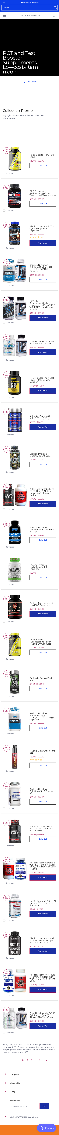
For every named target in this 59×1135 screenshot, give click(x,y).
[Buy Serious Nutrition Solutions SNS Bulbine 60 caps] (15, 532)
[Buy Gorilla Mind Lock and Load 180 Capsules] (15, 607)
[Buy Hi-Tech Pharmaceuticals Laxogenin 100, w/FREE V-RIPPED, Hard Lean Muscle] (15, 308)
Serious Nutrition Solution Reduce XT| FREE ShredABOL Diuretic (41, 268)
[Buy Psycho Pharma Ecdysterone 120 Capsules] (15, 570)
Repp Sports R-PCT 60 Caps (42, 155)
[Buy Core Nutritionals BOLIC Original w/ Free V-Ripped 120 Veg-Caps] (15, 1018)
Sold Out (43, 165)
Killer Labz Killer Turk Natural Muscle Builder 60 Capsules (42, 828)
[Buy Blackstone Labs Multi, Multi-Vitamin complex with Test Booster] (15, 943)
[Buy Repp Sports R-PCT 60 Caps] (15, 159)
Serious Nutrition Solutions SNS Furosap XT (42, 791)
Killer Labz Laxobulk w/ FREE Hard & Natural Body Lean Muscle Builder (42, 492)
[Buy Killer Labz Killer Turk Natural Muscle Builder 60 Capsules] (15, 831)
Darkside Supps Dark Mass (41, 679)
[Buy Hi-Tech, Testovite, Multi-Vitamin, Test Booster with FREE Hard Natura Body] (15, 981)
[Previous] (12, 1060)
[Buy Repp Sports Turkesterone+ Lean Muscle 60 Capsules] (15, 644)
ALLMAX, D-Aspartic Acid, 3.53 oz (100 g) (40, 417)
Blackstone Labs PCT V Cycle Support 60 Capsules (42, 228)
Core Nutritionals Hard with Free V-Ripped (42, 342)
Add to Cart (43, 243)
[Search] (55, 7)
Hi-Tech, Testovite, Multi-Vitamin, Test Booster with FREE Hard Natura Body (43, 977)
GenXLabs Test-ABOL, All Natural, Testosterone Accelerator (43, 903)
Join (44, 1106)
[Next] (47, 1060)
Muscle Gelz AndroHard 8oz (42, 751)
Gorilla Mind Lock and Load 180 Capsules (41, 604)
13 (39, 1060)
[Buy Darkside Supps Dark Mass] (15, 682)
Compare (9, 173)
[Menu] (4, 15)
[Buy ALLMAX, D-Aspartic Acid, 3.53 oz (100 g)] (15, 420)
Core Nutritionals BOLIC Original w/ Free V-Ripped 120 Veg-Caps (42, 1015)
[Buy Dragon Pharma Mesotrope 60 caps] (15, 458)
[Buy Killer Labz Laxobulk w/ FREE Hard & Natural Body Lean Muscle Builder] (15, 495)
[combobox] (27, 7)
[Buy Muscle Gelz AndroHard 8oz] (15, 756)
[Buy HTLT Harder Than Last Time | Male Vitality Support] (15, 383)
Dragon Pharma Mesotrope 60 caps (40, 454)
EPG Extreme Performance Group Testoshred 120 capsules (43, 193)
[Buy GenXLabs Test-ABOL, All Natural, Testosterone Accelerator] (15, 906)
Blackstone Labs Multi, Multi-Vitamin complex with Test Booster (42, 940)
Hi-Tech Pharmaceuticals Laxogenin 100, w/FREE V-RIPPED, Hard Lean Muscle (42, 305)
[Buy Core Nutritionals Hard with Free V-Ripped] (15, 345)
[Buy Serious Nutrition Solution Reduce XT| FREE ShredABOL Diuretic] (15, 271)
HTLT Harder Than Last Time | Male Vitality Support (42, 379)
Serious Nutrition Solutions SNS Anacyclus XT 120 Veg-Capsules (42, 716)
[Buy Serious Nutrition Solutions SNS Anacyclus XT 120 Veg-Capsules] (15, 719)
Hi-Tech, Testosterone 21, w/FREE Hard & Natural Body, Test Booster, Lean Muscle (43, 865)
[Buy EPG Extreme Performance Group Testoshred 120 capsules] (15, 196)
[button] (54, 15)
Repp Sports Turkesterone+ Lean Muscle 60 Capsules (40, 641)
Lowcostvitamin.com (29, 15)
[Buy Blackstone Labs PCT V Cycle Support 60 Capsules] (15, 233)
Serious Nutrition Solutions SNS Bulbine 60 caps (42, 529)
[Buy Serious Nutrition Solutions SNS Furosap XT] (15, 794)
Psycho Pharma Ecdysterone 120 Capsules (39, 567)
